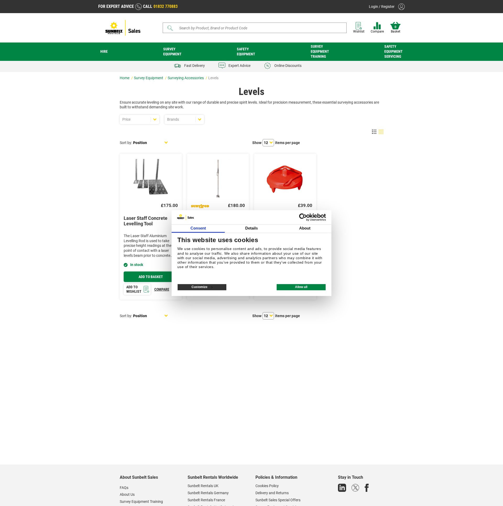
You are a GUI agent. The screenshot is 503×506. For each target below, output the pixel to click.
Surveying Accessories (186, 78)
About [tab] (305, 228)
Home (125, 78)
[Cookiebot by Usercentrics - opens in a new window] (303, 217)
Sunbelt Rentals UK (203, 486)
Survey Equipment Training (320, 51)
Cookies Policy (267, 486)
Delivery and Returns (272, 493)
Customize (199, 287)
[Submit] (170, 28)
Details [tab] (251, 228)
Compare (377, 31)
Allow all (301, 287)
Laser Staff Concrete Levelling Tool (145, 221)
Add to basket (151, 277)
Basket (395, 29)
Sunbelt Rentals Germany (208, 493)
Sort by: (126, 143)
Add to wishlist (133, 289)
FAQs (124, 488)
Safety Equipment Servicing (393, 51)
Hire (104, 51)
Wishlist (358, 31)
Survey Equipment (172, 51)
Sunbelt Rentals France (206, 500)
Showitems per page (276, 143)
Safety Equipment (246, 51)
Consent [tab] (198, 228)
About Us (127, 494)
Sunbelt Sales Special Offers (277, 500)
